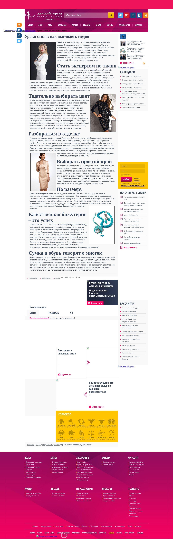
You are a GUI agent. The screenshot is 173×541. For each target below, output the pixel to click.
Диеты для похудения (85, 467)
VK (71, 313)
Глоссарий (94, 526)
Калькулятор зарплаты (130, 349)
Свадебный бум (109, 501)
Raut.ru (78, 540)
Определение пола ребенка (132, 84)
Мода (98, 25)
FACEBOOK (53, 313)
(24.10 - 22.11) (101, 437)
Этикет (131, 475)
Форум (119, 532)
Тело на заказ (134, 470)
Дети (50, 25)
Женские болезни (84, 470)
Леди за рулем (82, 493)
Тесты (130, 526)
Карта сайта (49, 532)
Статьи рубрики (46, 278)
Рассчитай (30, 465)
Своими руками (135, 508)
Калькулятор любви (129, 315)
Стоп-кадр (132, 501)
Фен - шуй (132, 513)
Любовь (138, 25)
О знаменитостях (58, 493)
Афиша (131, 496)
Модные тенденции (33, 493)
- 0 (73, 277)
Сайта (33, 313)
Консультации (46, 526)
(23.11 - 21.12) (111, 437)
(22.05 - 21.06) (111, 426)
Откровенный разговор (112, 498)
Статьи (111, 532)
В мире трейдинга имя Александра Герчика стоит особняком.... (136, 56)
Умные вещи (31, 472)
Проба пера (133, 506)
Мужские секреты (109, 496)
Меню (30, 25)
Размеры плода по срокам (131, 87)
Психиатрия (81, 496)
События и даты (72, 526)
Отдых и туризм (109, 462)
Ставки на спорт (135, 493)
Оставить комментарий (39, 318)
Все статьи (57, 278)
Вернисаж (132, 498)
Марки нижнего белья (132, 243)
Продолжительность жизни (132, 331)
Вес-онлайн (81, 462)
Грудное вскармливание (131, 107)
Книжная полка (134, 503)
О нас (39, 532)
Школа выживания (84, 501)
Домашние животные (34, 462)
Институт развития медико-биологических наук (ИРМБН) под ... (136, 43)
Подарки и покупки (136, 511)
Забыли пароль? (137, 179)
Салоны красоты (89, 532)
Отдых (75, 25)
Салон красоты (134, 467)
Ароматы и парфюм (136, 462)
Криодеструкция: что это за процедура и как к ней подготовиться (101, 387)
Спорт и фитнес (83, 477)
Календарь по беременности (133, 104)
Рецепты (29, 470)
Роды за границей (58, 465)
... (127, 34)
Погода (140, 532)
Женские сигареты (131, 215)
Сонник (84, 526)
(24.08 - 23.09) (81, 437)
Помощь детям (57, 472)
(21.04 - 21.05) (101, 426)
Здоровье (62, 25)
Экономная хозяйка (33, 477)
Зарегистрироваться (133, 185)
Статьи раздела (33, 278)
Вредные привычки (84, 465)
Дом (40, 25)
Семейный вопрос (84, 498)
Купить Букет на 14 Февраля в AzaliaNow (101, 284)
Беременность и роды (60, 467)
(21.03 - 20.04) (91, 426)
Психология (124, 25)
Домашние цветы (32, 467)
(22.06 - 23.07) (61, 437)
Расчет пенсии (127, 353)
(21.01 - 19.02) (71, 426)
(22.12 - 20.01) (61, 426)
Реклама (76, 532)
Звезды (110, 25)
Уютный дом (30, 475)
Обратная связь (63, 532)
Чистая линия (134, 472)
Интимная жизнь (109, 493)
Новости (127, 62)
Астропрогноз (106, 526)
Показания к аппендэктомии (67, 351)
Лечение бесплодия (59, 462)
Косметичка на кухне (137, 465)
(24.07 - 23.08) (71, 437)
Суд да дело (59, 526)
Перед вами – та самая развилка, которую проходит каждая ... (135, 49)
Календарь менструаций (131, 76)
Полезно (152, 25)
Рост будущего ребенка (130, 335)
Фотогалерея (120, 526)
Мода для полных (32, 496)
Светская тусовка (58, 496)
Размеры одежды (128, 345)
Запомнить (127, 175)
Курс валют (129, 532)
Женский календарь (84, 472)
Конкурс (138, 526)
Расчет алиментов (129, 311)
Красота (86, 25)
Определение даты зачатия (132, 80)
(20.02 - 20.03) (81, 426)
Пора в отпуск (108, 465)
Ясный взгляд (82, 480)
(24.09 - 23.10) (91, 437)
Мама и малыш (57, 470)
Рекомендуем (134, 516)
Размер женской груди (130, 308)
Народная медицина (85, 475)
